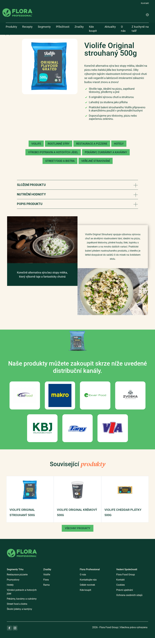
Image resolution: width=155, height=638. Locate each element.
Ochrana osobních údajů (129, 595)
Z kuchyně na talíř (140, 28)
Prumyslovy (13, 579)
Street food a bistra (17, 603)
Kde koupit (93, 28)
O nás (123, 28)
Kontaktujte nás (88, 579)
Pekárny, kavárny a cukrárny (22, 598)
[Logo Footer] (22, 548)
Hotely (10, 584)
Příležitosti (62, 26)
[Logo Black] (17, 8)
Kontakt (145, 3)
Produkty (11, 26)
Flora (46, 579)
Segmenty (44, 26)
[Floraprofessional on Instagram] (15, 628)
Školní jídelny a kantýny (19, 609)
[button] (147, 15)
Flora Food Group (125, 574)
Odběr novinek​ (87, 584)
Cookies (120, 584)
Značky (79, 26)
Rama (46, 584)
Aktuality (110, 26)
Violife (46, 574)
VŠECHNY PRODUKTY (77, 528)
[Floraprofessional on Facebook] (9, 628)
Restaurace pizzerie (17, 574)
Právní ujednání (124, 590)
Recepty (27, 26)
